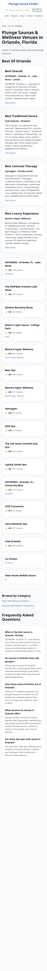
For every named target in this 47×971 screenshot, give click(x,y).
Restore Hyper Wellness (18, 218)
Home (4, 26)
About (22, 16)
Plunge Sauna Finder (23, 4)
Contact (30, 16)
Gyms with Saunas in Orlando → (16, 601)
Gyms (7, 16)
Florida (11, 26)
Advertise (39, 16)
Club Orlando (12, 121)
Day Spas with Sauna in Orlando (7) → (19, 605)
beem (7, 336)
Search (37, 10)
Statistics (14, 16)
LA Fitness (9, 563)
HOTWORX (9, 274)
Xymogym (10, 171)
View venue (10, 102)
